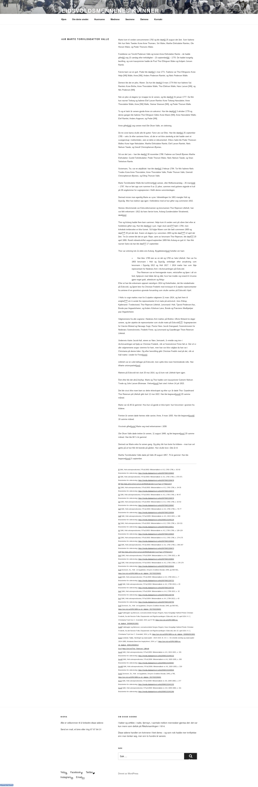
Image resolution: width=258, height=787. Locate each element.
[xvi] (119, 570)
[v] (161, 83)
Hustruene (99, 19)
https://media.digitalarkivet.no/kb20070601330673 (156, 548)
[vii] (174, 111)
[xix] (119, 591)
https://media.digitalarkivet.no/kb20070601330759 (156, 602)
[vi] (172, 97)
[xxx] (182, 433)
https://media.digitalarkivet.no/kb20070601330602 (156, 473)
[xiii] (193, 183)
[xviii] (120, 584)
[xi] (159, 169)
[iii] (168, 58)
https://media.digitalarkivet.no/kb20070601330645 (156, 566)
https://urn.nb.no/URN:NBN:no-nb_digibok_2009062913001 (173, 634)
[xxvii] (178, 394)
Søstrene (130, 19)
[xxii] (120, 613)
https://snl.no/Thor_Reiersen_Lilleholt (135, 648)
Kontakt (158, 19)
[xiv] (124, 215)
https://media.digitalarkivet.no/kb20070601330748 (156, 595)
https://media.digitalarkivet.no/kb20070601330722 (156, 580)
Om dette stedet (80, 19)
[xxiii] (120, 627)
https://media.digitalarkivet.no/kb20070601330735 (156, 588)
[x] (146, 154)
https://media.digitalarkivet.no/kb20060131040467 (156, 663)
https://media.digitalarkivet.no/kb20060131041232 (156, 684)
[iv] (153, 72)
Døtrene (144, 19)
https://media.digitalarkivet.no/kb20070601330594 (156, 512)
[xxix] (133, 426)
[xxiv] (144, 355)
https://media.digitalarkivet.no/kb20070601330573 (156, 491)
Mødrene (115, 19)
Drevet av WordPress (128, 773)
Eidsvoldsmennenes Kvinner (110, 10)
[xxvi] (156, 383)
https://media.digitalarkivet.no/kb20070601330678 (156, 480)
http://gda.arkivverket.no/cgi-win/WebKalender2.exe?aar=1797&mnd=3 (146, 552)
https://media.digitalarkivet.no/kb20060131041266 (156, 691)
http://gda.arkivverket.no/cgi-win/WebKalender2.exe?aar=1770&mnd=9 (146, 484)
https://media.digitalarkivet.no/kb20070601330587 (156, 505)
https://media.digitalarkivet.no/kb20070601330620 (156, 534)
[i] (165, 40)
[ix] (181, 133)
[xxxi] (128, 458)
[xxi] (168, 251)
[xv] (149, 226)
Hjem (63, 19)
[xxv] (138, 365)
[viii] (129, 126)
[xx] (119, 598)
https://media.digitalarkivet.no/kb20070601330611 (156, 527)
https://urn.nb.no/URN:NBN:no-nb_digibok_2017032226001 (139, 573)
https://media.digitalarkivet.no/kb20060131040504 (156, 670)
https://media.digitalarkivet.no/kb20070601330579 (156, 498)
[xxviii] (191, 416)
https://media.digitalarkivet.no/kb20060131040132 (156, 656)
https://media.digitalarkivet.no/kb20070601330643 (156, 541)
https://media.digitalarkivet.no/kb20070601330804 (156, 559)
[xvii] (120, 577)
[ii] (124, 58)
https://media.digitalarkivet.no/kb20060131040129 (156, 520)
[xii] (154, 183)
